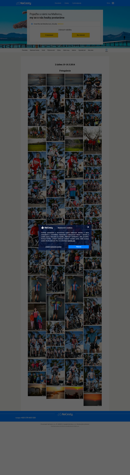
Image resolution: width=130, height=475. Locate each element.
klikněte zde (71, 241)
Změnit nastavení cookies (53, 247)
